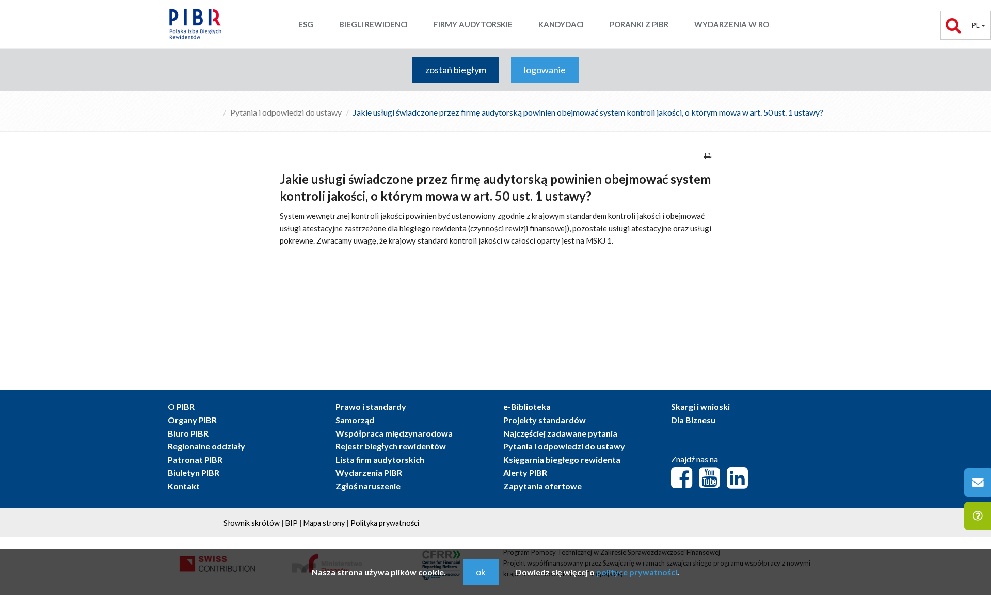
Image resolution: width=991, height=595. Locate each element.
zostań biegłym (455, 69)
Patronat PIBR (195, 459)
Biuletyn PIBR (193, 472)
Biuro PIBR (188, 433)
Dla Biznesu (693, 420)
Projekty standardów (544, 420)
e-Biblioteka (527, 406)
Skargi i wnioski (700, 406)
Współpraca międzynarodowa (394, 433)
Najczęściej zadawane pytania (560, 433)
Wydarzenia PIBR (368, 472)
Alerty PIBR (525, 472)
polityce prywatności (636, 572)
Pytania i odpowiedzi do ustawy (286, 112)
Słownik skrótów (251, 523)
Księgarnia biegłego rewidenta (561, 459)
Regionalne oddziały (206, 446)
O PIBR (181, 406)
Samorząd (354, 420)
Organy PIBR (192, 420)
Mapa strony (324, 523)
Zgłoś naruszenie (368, 486)
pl (976, 25)
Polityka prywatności (384, 523)
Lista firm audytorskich (379, 459)
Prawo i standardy (370, 406)
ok (481, 571)
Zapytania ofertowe (542, 486)
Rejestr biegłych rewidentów (390, 446)
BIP (291, 523)
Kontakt (184, 486)
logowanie (545, 69)
